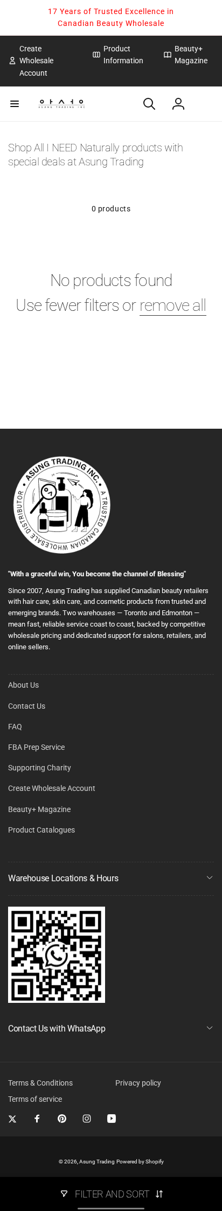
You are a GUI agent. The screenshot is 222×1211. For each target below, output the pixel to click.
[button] (14, 104)
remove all (173, 305)
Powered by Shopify (140, 1162)
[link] (42, 61)
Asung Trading (97, 1162)
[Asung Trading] (56, 1000)
